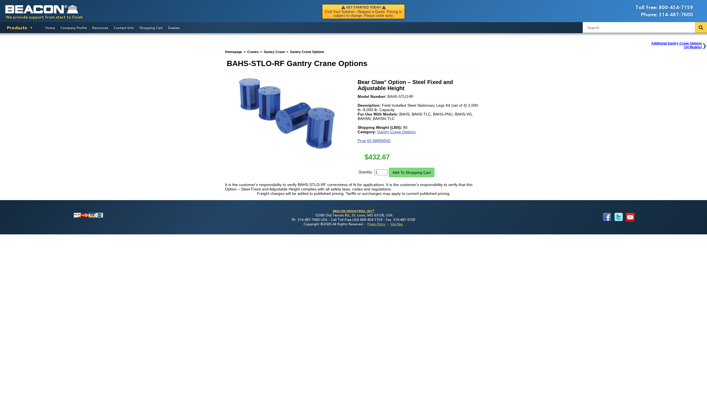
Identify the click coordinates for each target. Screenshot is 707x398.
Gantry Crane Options (396, 132)
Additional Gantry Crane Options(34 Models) (676, 45)
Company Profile (73, 27)
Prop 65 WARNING (374, 140)
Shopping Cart (151, 27)
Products (17, 27)
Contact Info (124, 27)
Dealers (174, 27)
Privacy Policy (376, 224)
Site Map (396, 224)
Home (50, 27)
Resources (100, 27)
